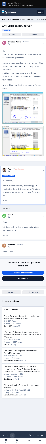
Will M (10, 215)
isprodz (6, 374)
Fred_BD (7, 344)
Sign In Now (23, 278)
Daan (5, 355)
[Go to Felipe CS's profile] (4, 246)
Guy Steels (8, 379)
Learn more (4, 4)
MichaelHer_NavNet (11, 390)
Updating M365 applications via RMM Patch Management (20, 351)
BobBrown (7, 339)
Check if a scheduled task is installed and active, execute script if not (22, 317)
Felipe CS (11, 245)
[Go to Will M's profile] (4, 216)
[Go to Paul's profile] (4, 170)
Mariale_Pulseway (11, 360)
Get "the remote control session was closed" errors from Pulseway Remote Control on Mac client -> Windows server (22, 369)
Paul (9, 169)
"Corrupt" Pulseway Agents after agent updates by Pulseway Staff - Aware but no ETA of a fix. (22, 334)
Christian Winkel (14, 42)
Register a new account (23, 272)
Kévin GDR (7, 321)
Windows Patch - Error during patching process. (21, 386)
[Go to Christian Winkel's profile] (4, 43)
